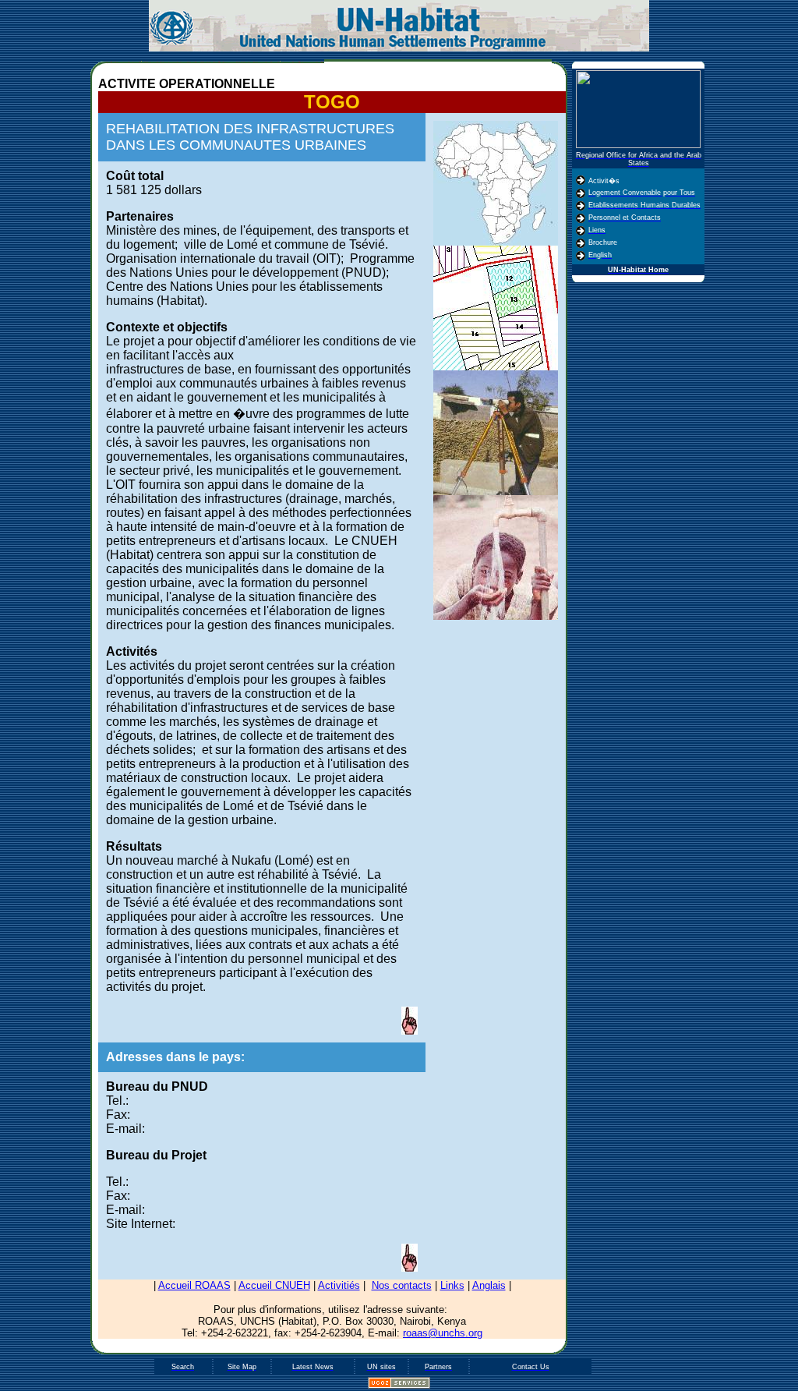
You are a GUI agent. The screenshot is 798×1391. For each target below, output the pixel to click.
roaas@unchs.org (442, 1333)
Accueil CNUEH (274, 1285)
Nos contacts (402, 1285)
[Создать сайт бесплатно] (399, 1385)
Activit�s (604, 181)
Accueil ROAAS (194, 1285)
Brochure (602, 242)
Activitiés (339, 1285)
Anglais (489, 1285)
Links (452, 1285)
